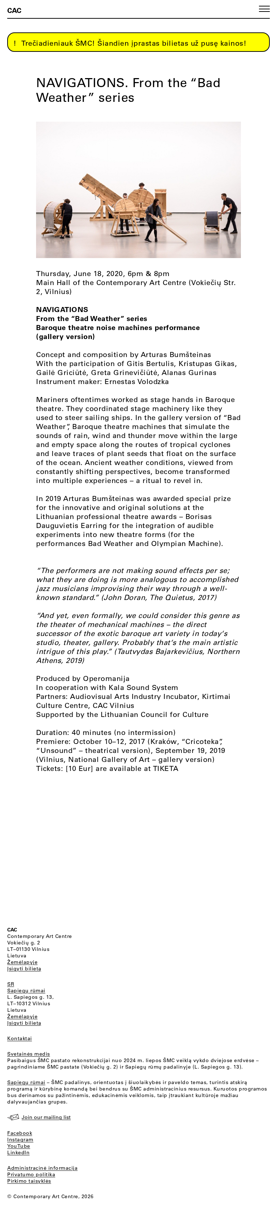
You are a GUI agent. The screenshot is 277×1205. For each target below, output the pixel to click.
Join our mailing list (46, 1117)
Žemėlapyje (22, 962)
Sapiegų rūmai (26, 990)
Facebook (19, 1133)
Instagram (20, 1139)
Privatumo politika (31, 1174)
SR (10, 984)
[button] (264, 9)
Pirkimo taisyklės (29, 1181)
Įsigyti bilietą (24, 968)
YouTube (18, 1146)
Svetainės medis (28, 1054)
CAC (14, 10)
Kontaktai (19, 1038)
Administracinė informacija (42, 1168)
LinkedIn (18, 1152)
